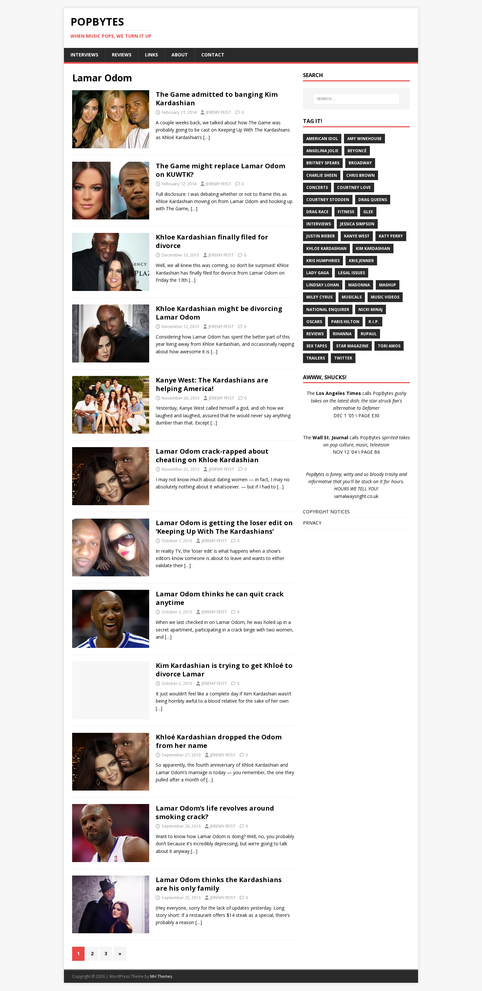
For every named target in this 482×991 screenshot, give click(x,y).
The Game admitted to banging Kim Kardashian (217, 98)
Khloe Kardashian (326, 248)
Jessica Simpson (357, 224)
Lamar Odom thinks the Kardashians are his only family (219, 884)
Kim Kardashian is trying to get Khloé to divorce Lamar (224, 669)
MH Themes (161, 976)
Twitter (343, 358)
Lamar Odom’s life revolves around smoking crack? (215, 812)
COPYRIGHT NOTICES (326, 511)
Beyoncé (357, 151)
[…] (206, 137)
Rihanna (342, 334)
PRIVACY (312, 523)
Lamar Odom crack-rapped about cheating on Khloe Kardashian (212, 455)
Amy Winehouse (364, 138)
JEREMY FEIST (218, 112)
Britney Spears (322, 163)
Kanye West (357, 236)
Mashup (387, 285)
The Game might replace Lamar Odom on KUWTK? (220, 170)
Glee (368, 212)
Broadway (360, 163)
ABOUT (179, 55)
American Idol (322, 138)
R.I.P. (374, 321)
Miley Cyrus (319, 297)
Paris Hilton (345, 321)
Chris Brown (360, 175)
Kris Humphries (323, 260)
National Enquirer (327, 309)
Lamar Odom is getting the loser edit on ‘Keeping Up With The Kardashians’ (224, 527)
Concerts (317, 187)
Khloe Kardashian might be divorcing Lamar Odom (219, 312)
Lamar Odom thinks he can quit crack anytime (220, 598)
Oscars (314, 321)
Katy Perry (391, 236)
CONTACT (212, 55)
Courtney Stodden (327, 199)
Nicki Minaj (370, 309)
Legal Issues (351, 273)
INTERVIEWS (84, 55)
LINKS (151, 55)
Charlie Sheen (321, 175)
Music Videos (385, 297)
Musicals (352, 297)
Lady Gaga (317, 273)
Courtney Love (354, 187)
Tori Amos (389, 346)
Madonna (359, 285)
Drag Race (317, 212)
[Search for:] (356, 98)
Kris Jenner (361, 260)
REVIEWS (121, 55)
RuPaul (369, 334)
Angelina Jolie (322, 151)
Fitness (346, 212)
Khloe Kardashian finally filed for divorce (212, 241)
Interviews (318, 224)
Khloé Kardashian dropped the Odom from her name (219, 741)
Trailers (315, 358)
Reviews (315, 334)
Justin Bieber (320, 236)
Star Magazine (352, 346)
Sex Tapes (316, 346)
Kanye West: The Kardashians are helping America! (212, 384)
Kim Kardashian (373, 248)
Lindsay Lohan (322, 285)
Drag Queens (372, 199)
